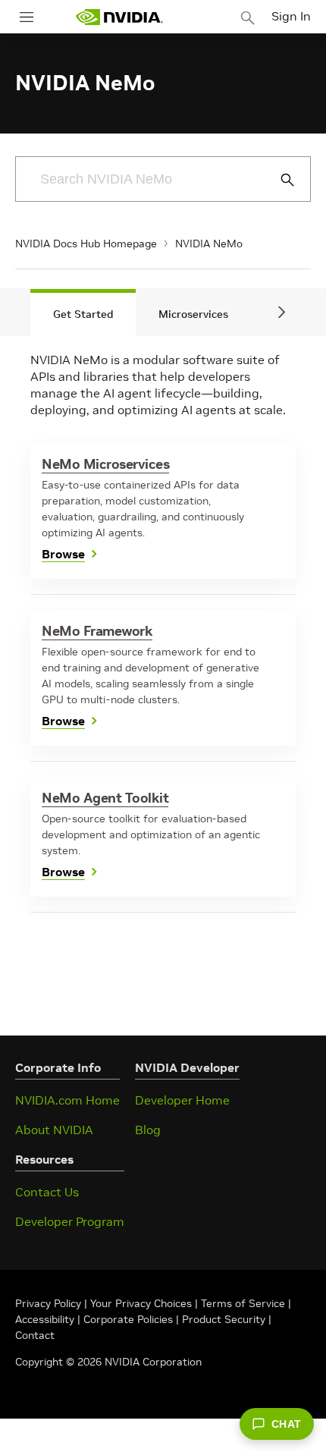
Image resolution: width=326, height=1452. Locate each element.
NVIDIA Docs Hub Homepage (86, 243)
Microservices (193, 314)
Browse (63, 553)
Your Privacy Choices (141, 1303)
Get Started (83, 314)
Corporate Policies (128, 1319)
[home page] (119, 17)
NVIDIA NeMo (209, 243)
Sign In (291, 16)
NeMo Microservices (105, 464)
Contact (35, 1335)
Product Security (223, 1319)
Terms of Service (243, 1303)
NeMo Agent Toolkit (105, 797)
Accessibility (44, 1319)
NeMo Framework (97, 631)
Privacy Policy (49, 1303)
